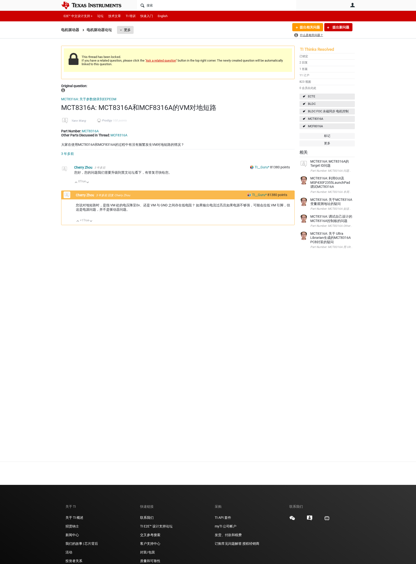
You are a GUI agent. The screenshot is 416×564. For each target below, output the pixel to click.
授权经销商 (250, 543)
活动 (68, 552)
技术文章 (114, 16)
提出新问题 (340, 27)
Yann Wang (78, 120)
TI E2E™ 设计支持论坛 (156, 526)
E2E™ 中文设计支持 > (78, 16)
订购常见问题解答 (228, 543)
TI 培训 (131, 16)
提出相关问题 (310, 27)
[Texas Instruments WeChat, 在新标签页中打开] (292, 520)
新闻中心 (72, 535)
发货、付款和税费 (228, 535)
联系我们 (147, 518)
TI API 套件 (223, 518)
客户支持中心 (150, 543)
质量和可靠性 (150, 561)
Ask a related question (161, 60)
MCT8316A (315, 118)
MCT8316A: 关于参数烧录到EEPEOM (88, 99)
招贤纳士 (72, 526)
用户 (352, 5)
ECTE (311, 96)
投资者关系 (73, 561)
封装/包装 (147, 552)
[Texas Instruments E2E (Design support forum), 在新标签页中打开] (309, 520)
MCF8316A (315, 126)
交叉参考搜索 (150, 535)
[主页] (95, 5)
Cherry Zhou (83, 167)
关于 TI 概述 (74, 518)
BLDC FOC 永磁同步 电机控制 (328, 111)
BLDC (312, 104)
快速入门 (146, 16)
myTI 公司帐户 (225, 526)
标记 (327, 136)
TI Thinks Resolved (317, 49)
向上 (76, 183)
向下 (88, 183)
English (163, 16)
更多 (127, 30)
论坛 (100, 16)
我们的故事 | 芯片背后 (81, 543)
